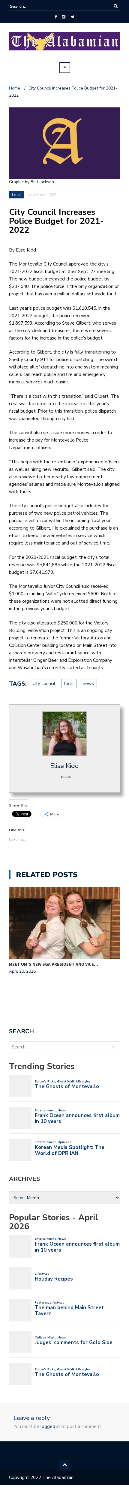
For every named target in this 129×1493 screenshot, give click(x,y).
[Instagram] (64, 17)
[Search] (116, 6)
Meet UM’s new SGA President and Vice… (53, 964)
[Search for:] (28, 6)
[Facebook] (55, 17)
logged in (50, 1426)
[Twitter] (72, 17)
